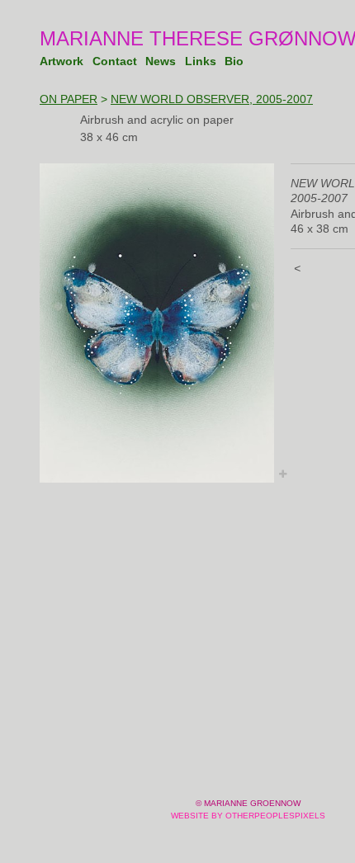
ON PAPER (68, 99)
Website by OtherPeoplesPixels (248, 815)
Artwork (63, 60)
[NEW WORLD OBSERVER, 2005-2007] (157, 323)
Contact (117, 60)
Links (200, 60)
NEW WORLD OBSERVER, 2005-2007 (212, 99)
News (162, 60)
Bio (233, 60)
